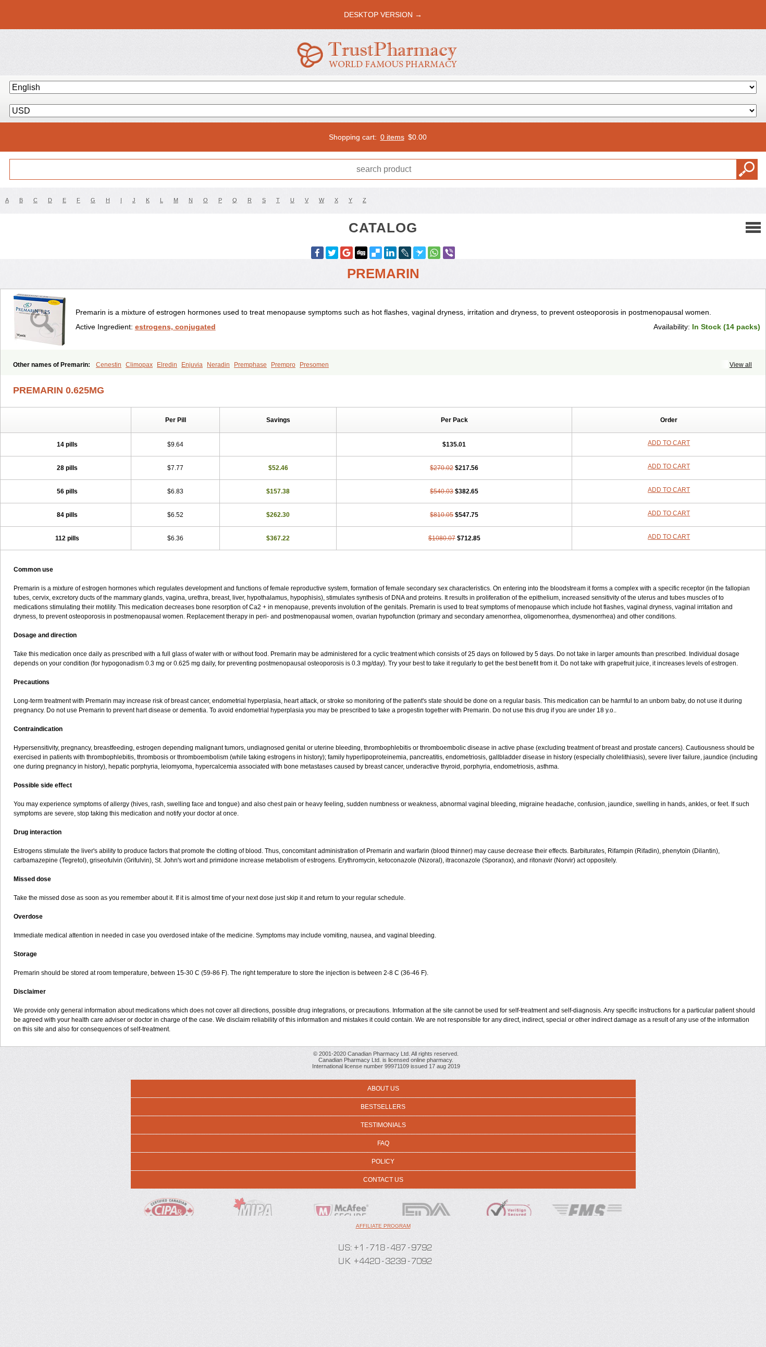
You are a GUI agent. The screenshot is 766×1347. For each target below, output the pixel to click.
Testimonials (383, 1125)
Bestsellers (383, 1106)
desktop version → (383, 14)
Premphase (250, 364)
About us (383, 1088)
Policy (383, 1161)
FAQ (383, 1143)
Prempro (283, 364)
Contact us (383, 1179)
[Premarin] (42, 319)
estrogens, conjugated (175, 327)
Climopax (139, 364)
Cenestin (108, 364)
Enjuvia (192, 364)
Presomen (314, 364)
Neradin (218, 364)
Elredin (167, 364)
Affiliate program (383, 1226)
